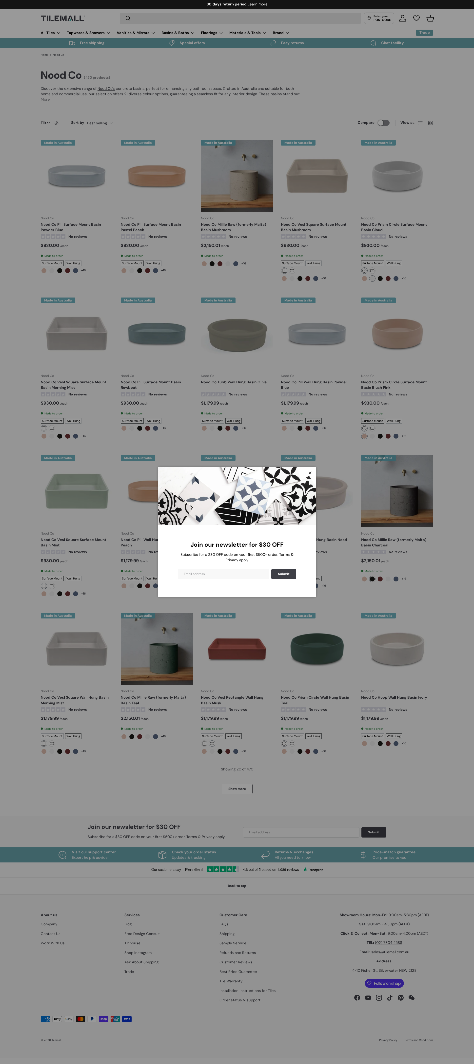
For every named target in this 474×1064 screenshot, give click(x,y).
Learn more (258, 4)
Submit (284, 574)
